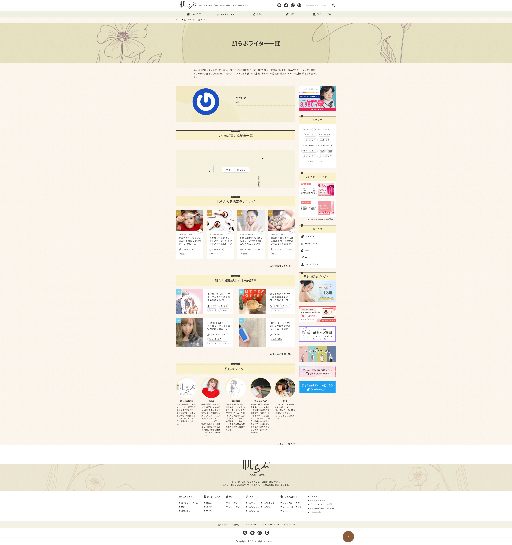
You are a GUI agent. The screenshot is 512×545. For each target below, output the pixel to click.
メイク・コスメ (310, 243)
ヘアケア (267, 507)
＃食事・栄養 (324, 140)
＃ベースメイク (324, 135)
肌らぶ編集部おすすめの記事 (322, 508)
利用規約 (235, 524)
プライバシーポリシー (270, 524)
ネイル (209, 511)
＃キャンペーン (310, 135)
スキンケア (310, 236)
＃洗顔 (322, 151)
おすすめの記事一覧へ (281, 354)
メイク (209, 507)
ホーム (178, 20)
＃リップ (318, 129)
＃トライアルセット (309, 151)
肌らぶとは (222, 524)
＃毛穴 (311, 161)
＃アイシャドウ (311, 140)
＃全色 (330, 151)
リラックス (287, 503)
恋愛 (299, 507)
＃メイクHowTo (308, 145)
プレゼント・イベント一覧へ (320, 219)
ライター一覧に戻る (235, 169)
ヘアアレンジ (253, 507)
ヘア (307, 257)
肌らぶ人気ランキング (319, 500)
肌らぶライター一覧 (192, 20)
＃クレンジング (325, 156)
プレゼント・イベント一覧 (321, 504)
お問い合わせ (289, 524)
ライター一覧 (315, 512)
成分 (183, 507)
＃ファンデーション (324, 145)
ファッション (288, 507)
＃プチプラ (321, 161)
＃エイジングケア (310, 156)
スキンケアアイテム (189, 503)
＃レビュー (308, 129)
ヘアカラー (252, 503)
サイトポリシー (250, 524)
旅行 (299, 503)
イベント (286, 511)
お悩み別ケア (186, 511)
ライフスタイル (311, 264)
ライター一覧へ (285, 444)
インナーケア (234, 507)
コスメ (209, 503)
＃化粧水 (327, 129)
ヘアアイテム (253, 511)
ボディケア (233, 503)
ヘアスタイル (268, 503)
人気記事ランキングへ (281, 266)
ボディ (307, 250)
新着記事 (313, 496)
